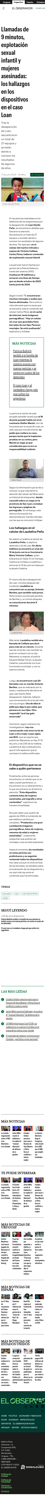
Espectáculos (27, 1420)
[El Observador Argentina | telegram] (42, 1406)
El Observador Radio (24, 1423)
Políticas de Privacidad (6, 1481)
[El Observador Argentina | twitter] (28, 1402)
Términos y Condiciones (6, 1486)
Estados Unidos (29, 1427)
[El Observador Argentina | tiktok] (25, 1406)
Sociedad (13, 1420)
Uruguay (6, 2)
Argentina (18, 2)
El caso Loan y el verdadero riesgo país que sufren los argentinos (20, 929)
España (15, 1427)
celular (5, 898)
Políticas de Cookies (6, 1475)
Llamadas (6, 893)
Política (13, 1416)
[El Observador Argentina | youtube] (43, 1402)
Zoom (4, 1420)
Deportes (6, 1423)
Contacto (5, 1491)
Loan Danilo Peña (29, 893)
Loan (17, 893)
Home (4, 1416)
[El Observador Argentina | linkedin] (31, 1406)
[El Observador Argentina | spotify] (37, 1406)
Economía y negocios (30, 1416)
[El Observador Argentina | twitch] (42, 1411)
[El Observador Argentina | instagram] (38, 1402)
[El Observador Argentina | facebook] (33, 1402)
